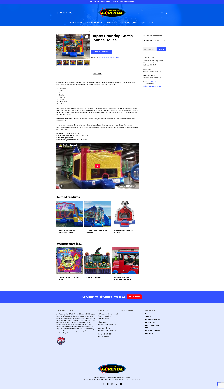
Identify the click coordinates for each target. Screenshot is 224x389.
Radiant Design (125, 377)
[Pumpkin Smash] (97, 260)
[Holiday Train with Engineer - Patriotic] (125, 260)
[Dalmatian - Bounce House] (125, 214)
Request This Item (101, 52)
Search (161, 50)
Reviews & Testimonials (153, 331)
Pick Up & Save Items (152, 325)
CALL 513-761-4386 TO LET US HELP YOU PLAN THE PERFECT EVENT (112, 2)
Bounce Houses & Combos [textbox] (153, 40)
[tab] (97, 73)
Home (58, 31)
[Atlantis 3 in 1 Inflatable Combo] (97, 214)
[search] (162, 13)
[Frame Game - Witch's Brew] (69, 260)
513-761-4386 (152, 82)
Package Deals (150, 322)
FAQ (146, 328)
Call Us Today (134, 297)
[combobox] (154, 40)
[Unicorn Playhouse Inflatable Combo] (69, 214)
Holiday (117, 57)
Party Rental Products (152, 319)
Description (97, 73)
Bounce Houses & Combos (70, 31)
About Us (148, 317)
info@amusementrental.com (152, 86)
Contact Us (149, 333)
